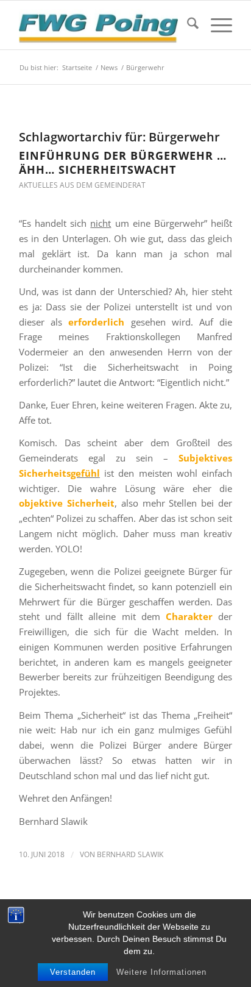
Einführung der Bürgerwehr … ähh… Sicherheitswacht (123, 162)
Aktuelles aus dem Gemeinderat (82, 185)
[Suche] (187, 25)
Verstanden (73, 972)
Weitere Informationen (161, 972)
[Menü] (215, 25)
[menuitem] (187, 25)
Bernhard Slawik (130, 854)
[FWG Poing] (104, 25)
